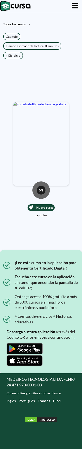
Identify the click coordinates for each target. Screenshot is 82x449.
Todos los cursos (14, 24)
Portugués (27, 401)
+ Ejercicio (13, 55)
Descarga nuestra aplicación (31, 331)
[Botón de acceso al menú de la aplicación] (75, 6)
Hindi (57, 401)
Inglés (11, 401)
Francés (44, 401)
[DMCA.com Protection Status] (41, 420)
